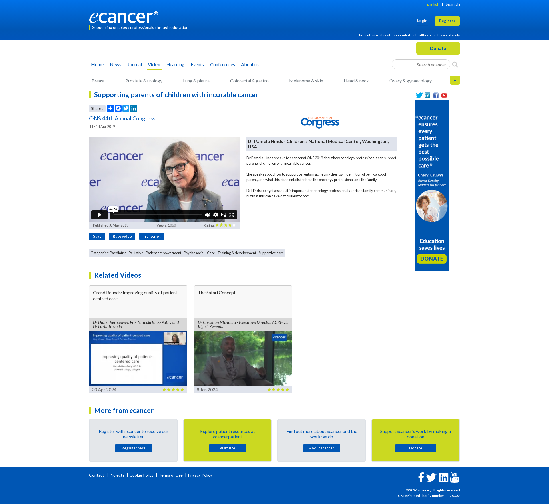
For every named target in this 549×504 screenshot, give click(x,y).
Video (154, 64)
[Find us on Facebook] (435, 95)
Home (97, 64)
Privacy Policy (200, 475)
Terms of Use (171, 475)
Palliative (136, 253)
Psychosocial (194, 253)
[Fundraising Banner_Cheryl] (432, 184)
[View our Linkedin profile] (427, 95)
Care (211, 253)
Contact (97, 475)
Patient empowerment (163, 253)
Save (97, 236)
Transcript (152, 236)
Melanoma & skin (306, 80)
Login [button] (422, 20)
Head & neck (356, 80)
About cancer (321, 448)
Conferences (222, 64)
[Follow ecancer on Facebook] (421, 476)
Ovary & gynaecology (410, 80)
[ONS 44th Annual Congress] (320, 122)
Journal (135, 64)
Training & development (237, 253)
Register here (134, 448)
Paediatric (118, 253)
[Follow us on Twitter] (419, 95)
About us (250, 64)
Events (197, 64)
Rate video (122, 236)
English (433, 4)
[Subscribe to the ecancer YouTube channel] (454, 477)
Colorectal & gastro (249, 80)
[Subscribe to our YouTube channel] (444, 95)
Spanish (453, 4)
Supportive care (271, 253)
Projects (117, 475)
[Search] (455, 64)
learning (175, 64)
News (115, 64)
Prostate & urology (143, 80)
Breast (98, 80)
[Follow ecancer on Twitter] (431, 477)
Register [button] (447, 20)
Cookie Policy (142, 475)
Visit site (227, 448)
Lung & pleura (196, 80)
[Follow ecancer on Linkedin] (443, 477)
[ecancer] (125, 16)
